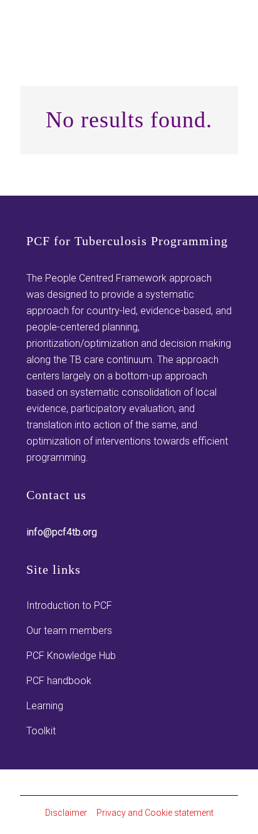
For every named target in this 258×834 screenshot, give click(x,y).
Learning (44, 706)
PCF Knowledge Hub (71, 656)
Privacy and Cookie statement (155, 813)
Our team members (69, 630)
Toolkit (41, 731)
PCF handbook (58, 681)
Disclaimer (66, 813)
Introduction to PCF (69, 605)
